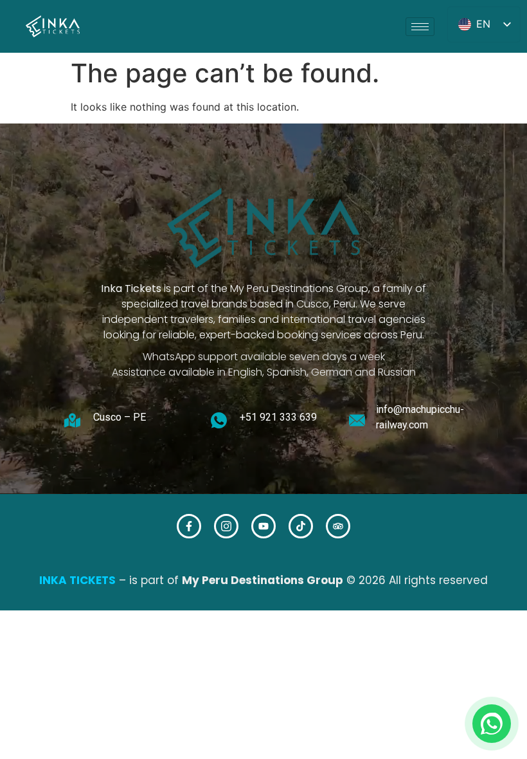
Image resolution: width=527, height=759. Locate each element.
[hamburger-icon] (420, 26)
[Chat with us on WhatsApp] (491, 723)
